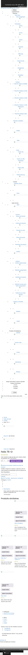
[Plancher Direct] (5, 8)
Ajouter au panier (16, 461)
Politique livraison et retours (9, 613)
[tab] (15, 492)
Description (7, 489)
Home (5, 417)
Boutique (5, 620)
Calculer (3, 476)
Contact (5, 623)
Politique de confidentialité (9, 614)
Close (14, 392)
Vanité (5, 420)
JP (7, 396)
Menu (14, 10)
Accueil (5, 618)
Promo (5, 621)
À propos (5, 622)
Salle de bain (7, 419)
